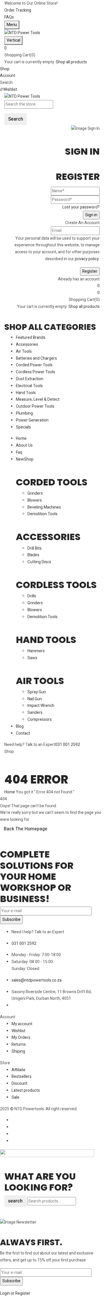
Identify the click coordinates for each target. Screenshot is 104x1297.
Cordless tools (56, 584)
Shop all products (71, 62)
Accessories (48, 536)
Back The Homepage (25, 828)
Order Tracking (17, 10)
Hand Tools (46, 639)
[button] (52, 48)
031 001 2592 (67, 745)
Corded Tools (52, 482)
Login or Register (15, 1293)
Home (9, 792)
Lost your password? (81, 207)
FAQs (9, 17)
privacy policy (87, 259)
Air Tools (40, 680)
